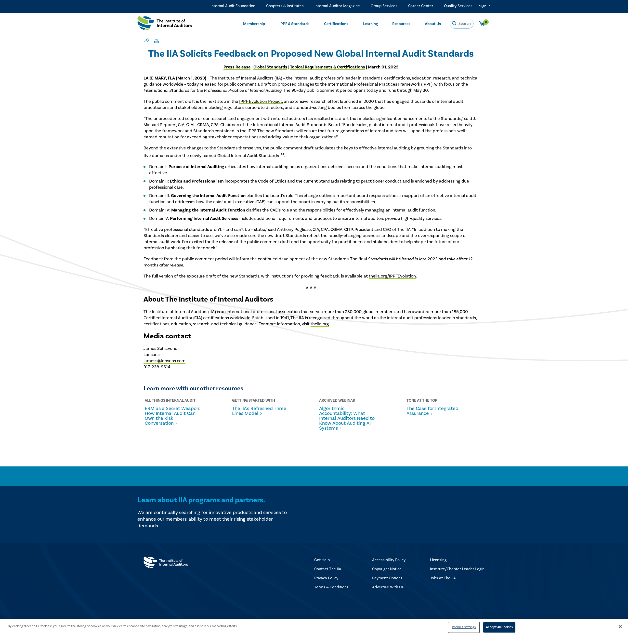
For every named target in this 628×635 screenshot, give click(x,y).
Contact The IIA (327, 569)
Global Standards (270, 67)
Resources (401, 23)
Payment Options (387, 578)
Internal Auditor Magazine (337, 5)
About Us (433, 23)
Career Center (420, 5)
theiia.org (320, 324)
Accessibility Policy (389, 559)
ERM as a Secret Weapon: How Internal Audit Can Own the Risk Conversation (172, 415)
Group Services (384, 5)
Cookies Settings (464, 627)
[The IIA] (164, 24)
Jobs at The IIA (443, 578)
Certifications (336, 23)
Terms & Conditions (331, 587)
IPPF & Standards (294, 23)
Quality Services (458, 5)
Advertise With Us (388, 587)
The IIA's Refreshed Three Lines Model (259, 411)
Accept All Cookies (499, 627)
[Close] (620, 626)
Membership (254, 23)
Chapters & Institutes (285, 5)
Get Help (322, 559)
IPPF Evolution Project (260, 101)
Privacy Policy (326, 578)
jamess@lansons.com (164, 361)
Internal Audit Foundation (232, 5)
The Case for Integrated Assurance (432, 411)
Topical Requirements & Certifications (327, 67)
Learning (370, 23)
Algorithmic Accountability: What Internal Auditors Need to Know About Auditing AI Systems (347, 418)
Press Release (236, 67)
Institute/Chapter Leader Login (457, 569)
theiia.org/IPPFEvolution (392, 276)
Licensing (438, 559)
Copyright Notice (387, 569)
